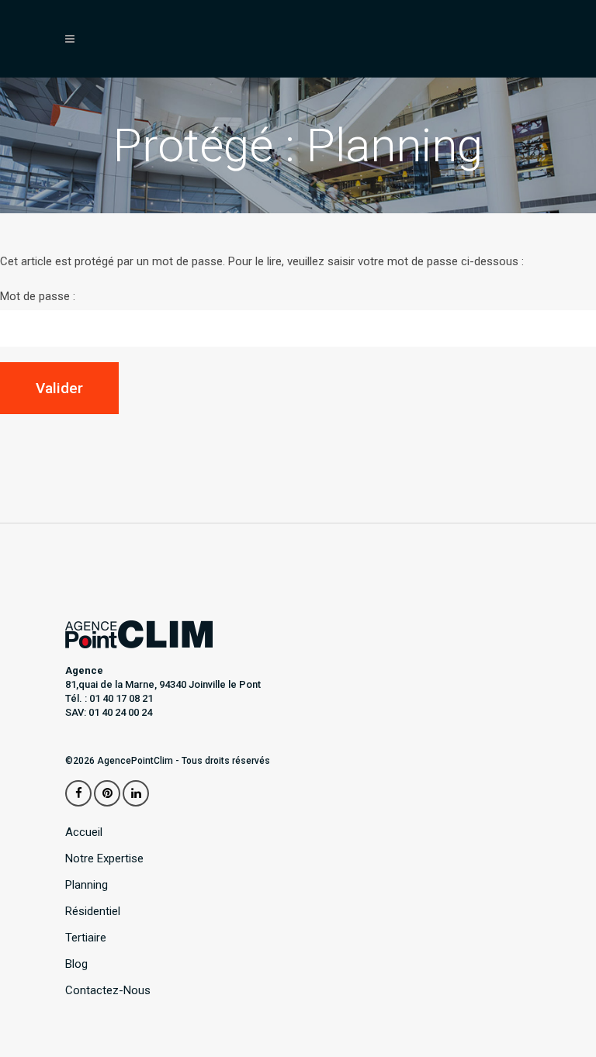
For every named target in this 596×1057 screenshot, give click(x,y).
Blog (76, 964)
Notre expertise (104, 858)
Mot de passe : (37, 296)
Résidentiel (92, 911)
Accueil (83, 832)
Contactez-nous (108, 990)
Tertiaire (85, 938)
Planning (86, 885)
